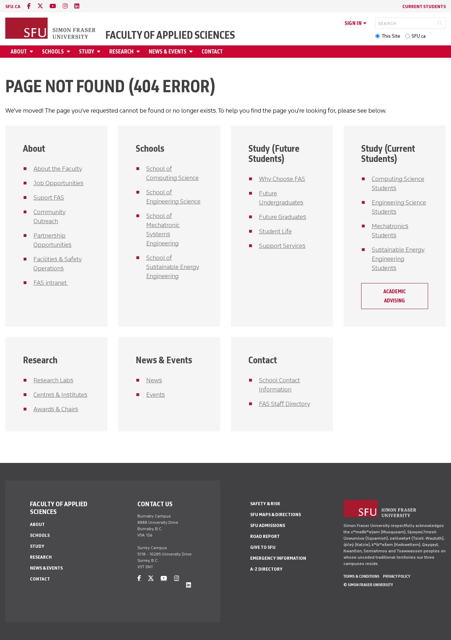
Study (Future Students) (273, 153)
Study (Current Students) (388, 153)
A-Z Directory (266, 569)
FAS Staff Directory (284, 404)
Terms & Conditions (361, 576)
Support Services (282, 246)
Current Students (424, 7)
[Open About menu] (32, 51)
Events (155, 395)
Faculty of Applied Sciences (170, 35)
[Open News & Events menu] (192, 51)
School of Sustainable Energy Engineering (172, 267)
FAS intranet (50, 283)
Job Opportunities (58, 183)
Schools (53, 51)
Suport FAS (48, 197)
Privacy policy (396, 576)
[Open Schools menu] (69, 51)
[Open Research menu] (139, 51)
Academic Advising (394, 296)
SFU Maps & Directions (275, 514)
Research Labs (53, 380)
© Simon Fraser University (368, 584)
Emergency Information (278, 558)
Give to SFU (263, 547)
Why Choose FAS (282, 179)
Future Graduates (282, 217)
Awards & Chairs (55, 409)
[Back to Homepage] (51, 29)
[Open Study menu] (99, 51)
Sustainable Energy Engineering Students (398, 259)
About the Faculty (57, 168)
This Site (391, 36)
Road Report (265, 536)
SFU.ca (419, 36)
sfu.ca (12, 7)
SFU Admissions (267, 525)
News (154, 380)
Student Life (275, 231)
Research (121, 51)
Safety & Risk (265, 504)
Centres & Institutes (60, 395)
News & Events (167, 51)
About (19, 51)
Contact (212, 51)
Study (86, 51)
